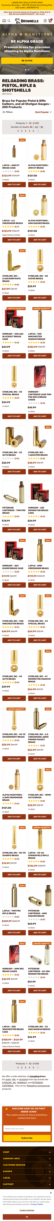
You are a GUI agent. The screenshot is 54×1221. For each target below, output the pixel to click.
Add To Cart (14, 184)
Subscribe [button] (27, 1138)
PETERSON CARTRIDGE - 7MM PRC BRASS (14, 510)
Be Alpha (27, 60)
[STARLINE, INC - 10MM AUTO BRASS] (40, 779)
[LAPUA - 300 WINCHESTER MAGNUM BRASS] (40, 319)
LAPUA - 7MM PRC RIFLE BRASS (11, 912)
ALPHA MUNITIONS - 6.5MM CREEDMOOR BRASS (12, 797)
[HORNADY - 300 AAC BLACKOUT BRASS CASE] (14, 319)
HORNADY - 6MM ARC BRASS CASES (13, 970)
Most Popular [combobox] (42, 112)
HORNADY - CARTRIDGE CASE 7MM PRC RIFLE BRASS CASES (39, 396)
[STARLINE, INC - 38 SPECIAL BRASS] (14, 376)
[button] (4, 21)
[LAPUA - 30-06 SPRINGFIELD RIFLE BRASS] (40, 837)
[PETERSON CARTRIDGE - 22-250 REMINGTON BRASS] (40, 953)
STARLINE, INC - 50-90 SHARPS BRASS (14, 854)
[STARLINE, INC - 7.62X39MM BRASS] (40, 437)
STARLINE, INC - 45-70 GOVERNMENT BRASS (13, 735)
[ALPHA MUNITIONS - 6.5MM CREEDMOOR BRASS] (14, 779)
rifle (14, 1079)
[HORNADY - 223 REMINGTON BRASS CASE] (40, 492)
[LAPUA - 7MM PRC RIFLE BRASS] (14, 895)
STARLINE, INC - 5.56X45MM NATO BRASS (11, 278)
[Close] (51, 1193)
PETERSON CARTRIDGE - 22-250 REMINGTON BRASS (39, 971)
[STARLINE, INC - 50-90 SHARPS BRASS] (14, 837)
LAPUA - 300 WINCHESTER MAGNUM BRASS (36, 336)
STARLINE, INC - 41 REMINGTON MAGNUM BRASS (39, 679)
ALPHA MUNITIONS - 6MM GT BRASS (38, 166)
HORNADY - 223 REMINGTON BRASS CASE (38, 510)
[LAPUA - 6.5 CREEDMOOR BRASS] (14, 205)
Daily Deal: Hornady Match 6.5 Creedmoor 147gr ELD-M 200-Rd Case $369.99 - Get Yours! (27, 13)
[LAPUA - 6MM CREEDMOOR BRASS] (40, 550)
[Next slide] (50, 49)
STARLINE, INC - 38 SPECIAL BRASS (12, 393)
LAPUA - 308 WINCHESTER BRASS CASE (13, 1029)
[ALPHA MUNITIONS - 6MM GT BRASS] (40, 150)
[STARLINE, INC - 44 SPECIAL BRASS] (40, 606)
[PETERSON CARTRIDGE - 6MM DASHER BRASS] (40, 895)
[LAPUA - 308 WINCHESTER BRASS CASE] (14, 1011)
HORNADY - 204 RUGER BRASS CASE (12, 567)
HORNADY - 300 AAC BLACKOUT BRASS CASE (12, 336)
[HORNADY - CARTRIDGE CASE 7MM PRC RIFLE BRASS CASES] (40, 376)
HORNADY (22, 1082)
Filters (9, 112)
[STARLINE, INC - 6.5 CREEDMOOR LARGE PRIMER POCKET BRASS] (40, 719)
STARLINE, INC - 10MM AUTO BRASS (39, 796)
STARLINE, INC (9, 1082)
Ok (27, 1217)
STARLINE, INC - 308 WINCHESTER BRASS (13, 622)
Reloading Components (38, 1086)
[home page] (27, 21)
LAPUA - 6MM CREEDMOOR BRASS (38, 567)
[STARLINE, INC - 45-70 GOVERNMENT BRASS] (14, 719)
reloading (34, 1076)
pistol (8, 1079)
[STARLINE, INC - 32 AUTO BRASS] (14, 437)
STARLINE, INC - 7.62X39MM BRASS (38, 453)
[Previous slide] (3, 49)
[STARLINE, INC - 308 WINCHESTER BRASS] (14, 606)
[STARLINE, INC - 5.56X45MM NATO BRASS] (14, 261)
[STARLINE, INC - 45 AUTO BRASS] (14, 661)
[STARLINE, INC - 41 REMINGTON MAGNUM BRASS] (40, 661)
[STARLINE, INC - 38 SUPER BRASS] (40, 261)
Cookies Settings (27, 1210)
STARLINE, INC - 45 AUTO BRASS (12, 677)
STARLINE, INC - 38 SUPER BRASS (38, 277)
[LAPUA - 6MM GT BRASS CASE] (14, 150)
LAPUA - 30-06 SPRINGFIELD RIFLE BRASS (38, 855)
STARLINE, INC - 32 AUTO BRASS (12, 453)
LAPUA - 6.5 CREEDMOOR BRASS (12, 221)
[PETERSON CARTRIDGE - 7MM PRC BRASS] (14, 492)
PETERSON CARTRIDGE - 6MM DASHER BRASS (37, 913)
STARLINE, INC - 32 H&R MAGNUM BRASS (39, 1028)
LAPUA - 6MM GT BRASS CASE (10, 166)
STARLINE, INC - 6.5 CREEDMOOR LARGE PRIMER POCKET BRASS (38, 738)
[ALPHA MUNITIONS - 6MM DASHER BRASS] (40, 205)
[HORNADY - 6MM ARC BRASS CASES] (14, 953)
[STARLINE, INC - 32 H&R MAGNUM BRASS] (40, 1011)
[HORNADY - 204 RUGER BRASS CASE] (14, 550)
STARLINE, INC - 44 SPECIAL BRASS (38, 622)
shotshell (23, 1079)
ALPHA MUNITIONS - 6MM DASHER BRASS (39, 221)
